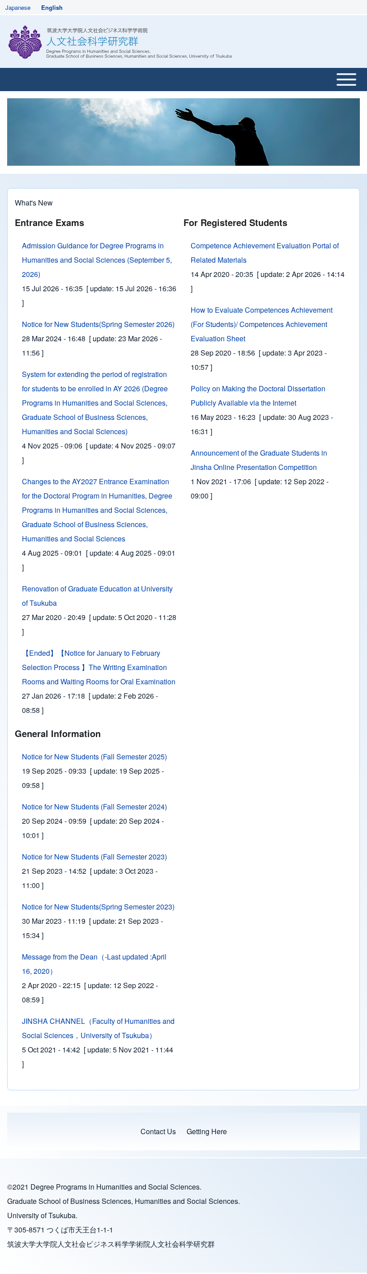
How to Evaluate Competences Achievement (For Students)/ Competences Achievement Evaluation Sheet (262, 324)
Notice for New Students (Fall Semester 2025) (94, 756)
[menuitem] (158, 1131)
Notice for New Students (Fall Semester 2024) (94, 806)
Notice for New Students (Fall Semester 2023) (94, 856)
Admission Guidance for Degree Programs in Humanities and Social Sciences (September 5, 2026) (97, 259)
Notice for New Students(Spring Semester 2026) (98, 324)
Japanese (17, 7)
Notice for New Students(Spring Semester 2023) (98, 906)
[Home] (121, 41)
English (52, 7)
